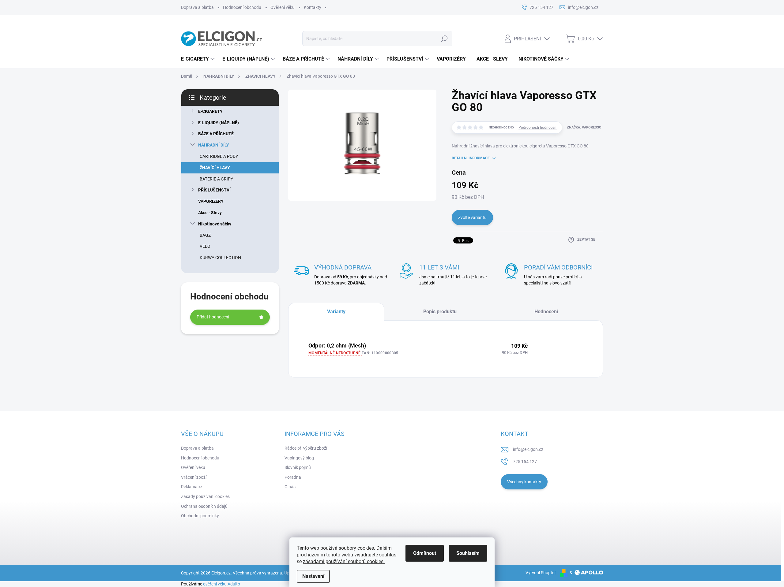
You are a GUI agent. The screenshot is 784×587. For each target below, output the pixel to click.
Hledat (444, 38)
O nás (290, 486)
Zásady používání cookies (205, 496)
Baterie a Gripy (216, 178)
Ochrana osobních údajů (204, 506)
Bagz (205, 235)
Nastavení (313, 576)
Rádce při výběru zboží (306, 448)
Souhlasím (468, 553)
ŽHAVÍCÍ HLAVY (215, 167)
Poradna (293, 477)
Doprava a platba (197, 7)
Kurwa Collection (220, 257)
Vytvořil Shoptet (541, 572)
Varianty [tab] (336, 311)
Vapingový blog (299, 457)
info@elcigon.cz (528, 449)
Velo (205, 246)
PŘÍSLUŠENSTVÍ (214, 190)
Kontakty (312, 7)
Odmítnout (424, 553)
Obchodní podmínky (200, 515)
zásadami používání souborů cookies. (344, 561)
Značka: (584, 127)
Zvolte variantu (472, 217)
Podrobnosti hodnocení (537, 127)
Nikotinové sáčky (214, 223)
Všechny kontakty (524, 481)
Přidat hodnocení (213, 316)
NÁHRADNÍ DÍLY (213, 145)
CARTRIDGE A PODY (219, 156)
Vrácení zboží (193, 477)
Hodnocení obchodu (242, 7)
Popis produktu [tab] (440, 311)
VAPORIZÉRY (211, 201)
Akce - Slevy (210, 212)
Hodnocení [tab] (546, 311)
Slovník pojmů (298, 467)
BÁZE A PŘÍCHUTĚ (216, 133)
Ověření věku (282, 7)
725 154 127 (525, 461)
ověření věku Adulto (221, 583)
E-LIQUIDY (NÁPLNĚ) (218, 122)
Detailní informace (471, 158)
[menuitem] (198, 59)
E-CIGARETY (210, 111)
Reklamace (191, 486)
